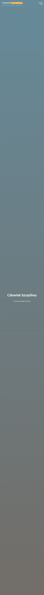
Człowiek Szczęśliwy (12, 3)
